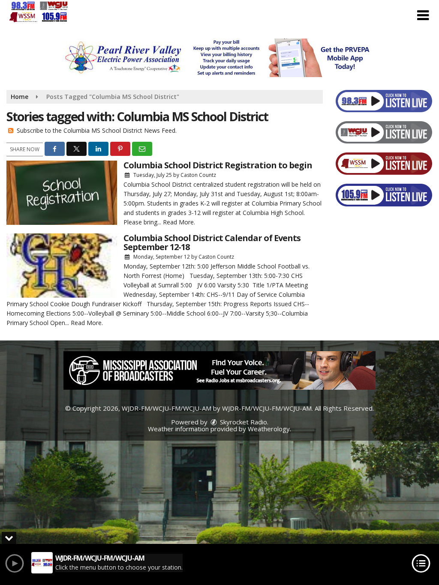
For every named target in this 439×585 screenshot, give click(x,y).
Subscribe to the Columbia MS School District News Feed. (97, 130)
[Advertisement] (219, 58)
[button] (423, 15)
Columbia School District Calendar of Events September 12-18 (212, 242)
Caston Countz (198, 175)
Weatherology (269, 428)
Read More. (179, 222)
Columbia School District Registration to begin (217, 165)
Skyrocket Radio (242, 422)
